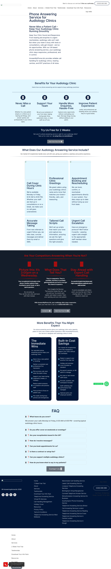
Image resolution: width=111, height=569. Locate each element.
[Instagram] (14, 494)
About (35, 8)
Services (40, 8)
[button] (106, 384)
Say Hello (89, 11)
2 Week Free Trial (50, 8)
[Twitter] (7, 494)
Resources (87, 8)
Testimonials (61, 8)
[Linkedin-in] (10, 494)
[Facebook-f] (3, 494)
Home (30, 8)
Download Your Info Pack (75, 8)
